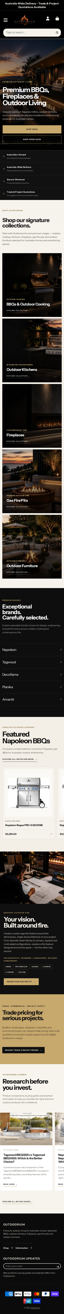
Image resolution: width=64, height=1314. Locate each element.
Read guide (10, 1184)
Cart (57, 20)
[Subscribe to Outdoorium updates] (58, 1266)
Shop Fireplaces (32, 139)
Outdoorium (35, 1308)
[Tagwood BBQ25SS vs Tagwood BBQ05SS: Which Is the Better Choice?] (26, 1129)
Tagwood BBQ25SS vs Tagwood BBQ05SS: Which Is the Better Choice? (24, 1158)
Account (47, 20)
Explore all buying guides (18, 1201)
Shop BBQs (32, 129)
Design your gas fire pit (21, 982)
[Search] (57, 32)
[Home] (24, 20)
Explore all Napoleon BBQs (19, 759)
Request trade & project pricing (23, 1050)
